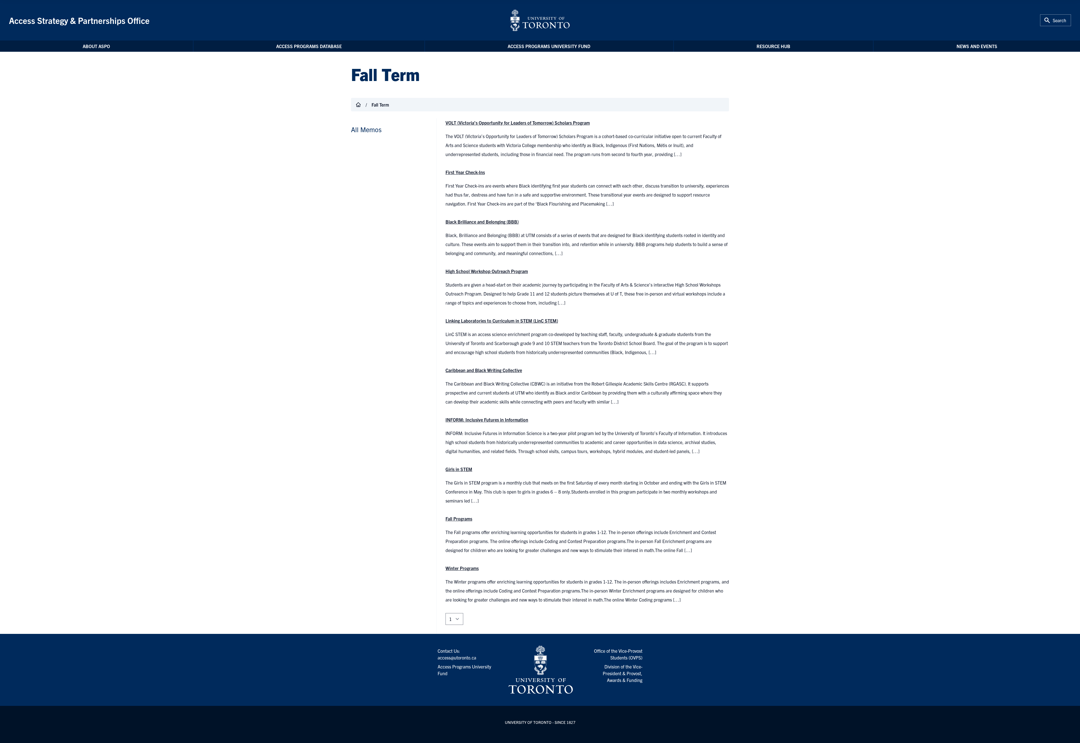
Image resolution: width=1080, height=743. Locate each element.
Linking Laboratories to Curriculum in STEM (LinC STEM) (502, 320)
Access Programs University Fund (549, 46)
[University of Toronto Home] (540, 20)
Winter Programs (462, 568)
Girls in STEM (459, 469)
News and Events (977, 46)
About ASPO (96, 46)
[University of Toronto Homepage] (540, 670)
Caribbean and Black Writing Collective (484, 370)
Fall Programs (459, 518)
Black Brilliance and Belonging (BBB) (482, 221)
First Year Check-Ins (465, 172)
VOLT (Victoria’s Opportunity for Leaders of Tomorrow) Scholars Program (518, 122)
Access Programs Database (309, 46)
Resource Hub (773, 46)
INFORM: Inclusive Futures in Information (487, 419)
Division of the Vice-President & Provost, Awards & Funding (622, 673)
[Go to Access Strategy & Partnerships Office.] (358, 104)
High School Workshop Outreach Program (487, 271)
